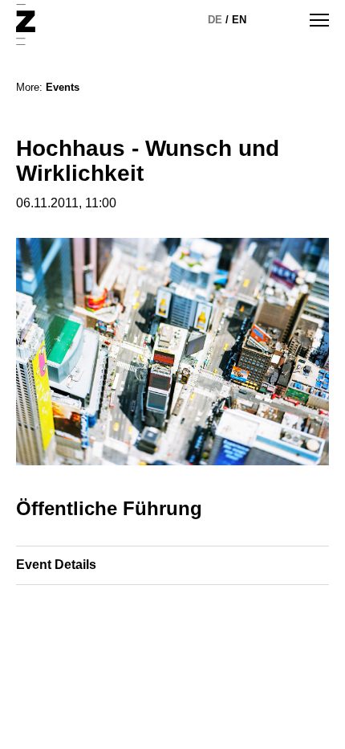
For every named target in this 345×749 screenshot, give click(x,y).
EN (239, 20)
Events (62, 87)
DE (215, 20)
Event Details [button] (56, 564)
